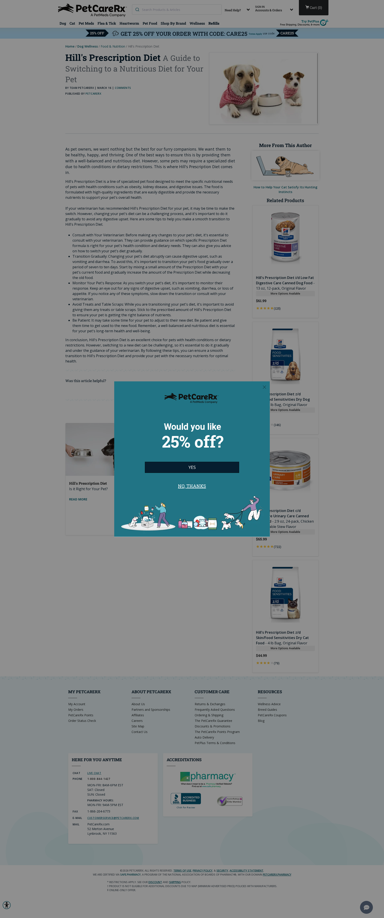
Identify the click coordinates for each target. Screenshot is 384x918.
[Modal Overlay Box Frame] (192, 459)
